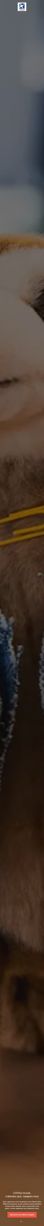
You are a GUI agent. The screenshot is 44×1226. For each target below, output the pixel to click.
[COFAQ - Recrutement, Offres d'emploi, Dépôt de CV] (22, 7)
